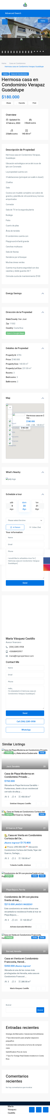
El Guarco (10, 828)
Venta (5, 74)
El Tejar (19, 828)
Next (41, 506)
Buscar (8, 1005)
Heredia (17, 951)
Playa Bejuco (12, 890)
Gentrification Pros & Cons (16, 1052)
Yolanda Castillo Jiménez (20, 865)
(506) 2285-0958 (16, 647)
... (21, 792)
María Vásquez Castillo (20, 638)
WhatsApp (26, 730)
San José (22, 319)
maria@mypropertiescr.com (21, 656)
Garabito (16, 766)
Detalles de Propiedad (17, 348)
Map (8, 398)
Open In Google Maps (15, 333)
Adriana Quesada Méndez (21, 927)
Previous (8, 506)
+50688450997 (15, 651)
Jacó (8, 766)
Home (4, 63)
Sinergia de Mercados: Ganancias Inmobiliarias (24, 1034)
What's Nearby (13, 472)
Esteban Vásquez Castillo (20, 803)
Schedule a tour (14, 494)
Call (25, 721)
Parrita (22, 890)
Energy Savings (14, 293)
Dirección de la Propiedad (19, 312)
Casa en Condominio (17, 63)
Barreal (9, 951)
